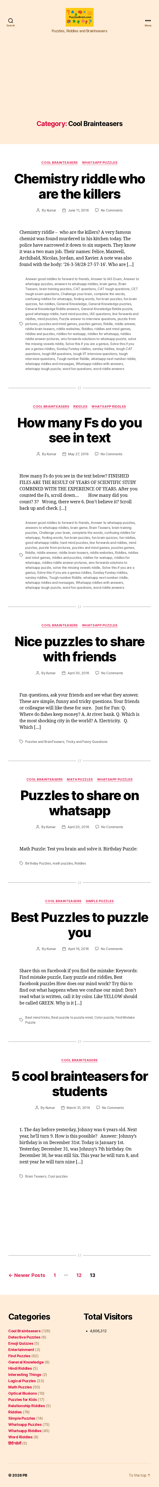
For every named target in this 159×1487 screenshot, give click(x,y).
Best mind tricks (37, 1017)
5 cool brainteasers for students (79, 1083)
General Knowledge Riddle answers (52, 309)
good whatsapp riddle (42, 314)
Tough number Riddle (73, 359)
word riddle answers (108, 369)
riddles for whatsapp (103, 334)
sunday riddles (103, 349)
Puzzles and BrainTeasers (44, 742)
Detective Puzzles (24, 1337)
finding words (84, 299)
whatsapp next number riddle (113, 359)
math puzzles (63, 863)
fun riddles (47, 304)
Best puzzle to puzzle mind (72, 1017)
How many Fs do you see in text (79, 430)
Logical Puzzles (22, 1381)
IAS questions (100, 314)
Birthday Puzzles (38, 863)
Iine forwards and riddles (108, 543)
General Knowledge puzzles (109, 304)
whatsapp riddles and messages (49, 364)
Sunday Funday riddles (73, 349)
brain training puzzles (55, 289)
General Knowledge (72, 304)
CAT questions (84, 289)
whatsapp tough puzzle (43, 369)
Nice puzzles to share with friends (79, 648)
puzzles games (90, 324)
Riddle (108, 324)
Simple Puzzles (100, 901)
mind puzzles (47, 319)
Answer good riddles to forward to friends (57, 279)
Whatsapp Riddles (109, 406)
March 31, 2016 (78, 1108)
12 (79, 1275)
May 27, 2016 (78, 454)
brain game (108, 284)
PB (25, 1475)
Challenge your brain (76, 294)
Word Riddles (20, 1437)
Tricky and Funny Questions (86, 742)
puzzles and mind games (58, 324)
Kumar (51, 210)
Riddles (87, 329)
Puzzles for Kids (22, 1399)
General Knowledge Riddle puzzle (106, 309)
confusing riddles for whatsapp (48, 299)
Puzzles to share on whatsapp (79, 802)
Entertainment (21, 1349)
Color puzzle (104, 1017)
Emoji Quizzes (20, 1343)
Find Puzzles (19, 1356)
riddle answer (125, 324)
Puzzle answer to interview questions (87, 319)
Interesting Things (24, 1374)
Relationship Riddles (26, 1406)
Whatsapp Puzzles (100, 163)
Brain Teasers (99, 528)
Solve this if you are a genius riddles (64, 572)
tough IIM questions (56, 354)
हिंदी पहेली (14, 1443)
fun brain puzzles (109, 299)
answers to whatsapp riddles (76, 284)
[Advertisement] (79, 89)
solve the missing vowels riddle (76, 567)
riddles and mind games (112, 329)
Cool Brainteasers (59, 163)
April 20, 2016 (78, 827)
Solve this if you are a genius (86, 344)
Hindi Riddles (20, 1368)
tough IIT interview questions (95, 354)
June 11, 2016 (78, 210)
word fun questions (77, 369)
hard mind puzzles (74, 314)
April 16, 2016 (78, 949)
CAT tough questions (114, 289)
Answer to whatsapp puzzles (113, 523)
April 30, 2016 (78, 673)
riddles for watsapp (71, 334)
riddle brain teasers (40, 329)
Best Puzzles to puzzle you (79, 924)
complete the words (109, 294)
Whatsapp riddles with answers (99, 364)
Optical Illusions (22, 1393)
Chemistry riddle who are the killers (79, 186)
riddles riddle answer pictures (64, 562)
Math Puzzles (80, 779)
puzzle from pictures (54, 548)
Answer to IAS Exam (106, 279)
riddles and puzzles (40, 334)
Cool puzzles (58, 1176)
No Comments (112, 210)
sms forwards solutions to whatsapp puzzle (93, 339)
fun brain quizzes (104, 538)
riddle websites (68, 329)
